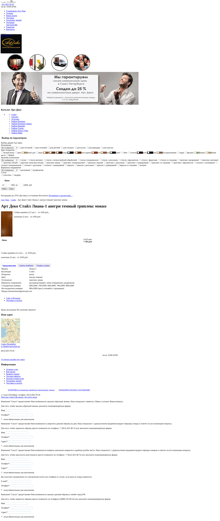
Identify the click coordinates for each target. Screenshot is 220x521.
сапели (97, 153)
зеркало (70, 165)
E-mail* (4, 481)
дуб (47, 153)
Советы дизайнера (26, 265)
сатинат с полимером (205, 163)
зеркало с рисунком (85, 165)
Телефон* (5, 415)
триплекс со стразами (161, 163)
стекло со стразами (168, 160)
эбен (125, 153)
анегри (106, 153)
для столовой (41, 148)
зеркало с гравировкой (106, 165)
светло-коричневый (167, 153)
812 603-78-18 (8, 4)
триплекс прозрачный (189, 160)
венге (72, 153)
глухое (23, 160)
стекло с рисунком (110, 160)
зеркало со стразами (128, 165)
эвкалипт (116, 153)
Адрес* (4, 441)
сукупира (63, 153)
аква (19, 153)
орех (54, 153)
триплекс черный (95, 163)
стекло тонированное (89, 160)
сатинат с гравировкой (54, 165)
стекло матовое (36, 160)
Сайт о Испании (13, 298)
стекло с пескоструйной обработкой (61, 160)
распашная (25, 170)
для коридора (94, 148)
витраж (143, 165)
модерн (17, 175)
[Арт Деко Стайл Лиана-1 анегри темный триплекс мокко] (6, 236)
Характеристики (9, 266)
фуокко (190, 153)
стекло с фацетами (149, 160)
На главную (6, 35)
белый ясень (9, 153)
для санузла (108, 148)
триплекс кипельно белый (32, 163)
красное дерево (84, 153)
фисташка (200, 153)
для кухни (81, 148)
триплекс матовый (210, 160)
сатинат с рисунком (32, 165)
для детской (55, 148)
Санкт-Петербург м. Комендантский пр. (10, 345)
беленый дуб (29, 153)
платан (133, 153)
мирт (40, 153)
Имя (3, 410)
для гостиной (26, 148)
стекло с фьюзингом (129, 160)
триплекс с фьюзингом (183, 163)
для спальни (68, 148)
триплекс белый (11, 163)
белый (11, 155)
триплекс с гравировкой (137, 163)
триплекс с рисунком (115, 163)
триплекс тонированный (74, 163)
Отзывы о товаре (43, 265)
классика (7, 175)
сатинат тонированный (11, 165)
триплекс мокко (53, 163)
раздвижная (38, 170)
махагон (143, 153)
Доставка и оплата (14, 300)
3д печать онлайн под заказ (13, 359)
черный (153, 153)
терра (181, 153)
